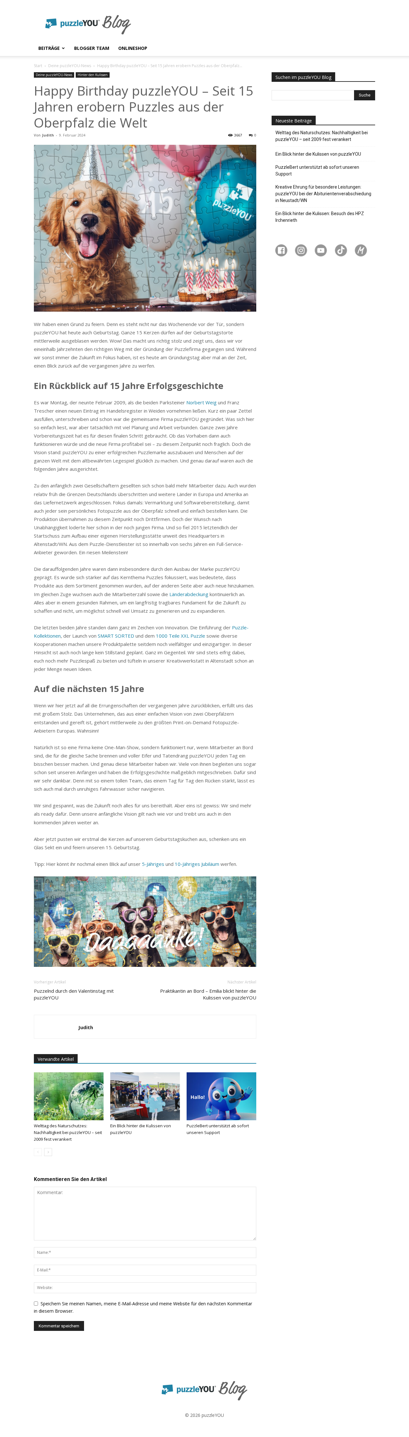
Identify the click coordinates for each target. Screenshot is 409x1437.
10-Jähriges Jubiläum (197, 864)
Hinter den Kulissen (93, 75)
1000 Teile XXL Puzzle (180, 636)
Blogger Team (91, 48)
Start (38, 65)
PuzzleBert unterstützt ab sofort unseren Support (317, 170)
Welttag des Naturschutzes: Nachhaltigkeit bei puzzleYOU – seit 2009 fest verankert (68, 1132)
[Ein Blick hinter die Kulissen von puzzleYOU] (145, 1096)
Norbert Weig (201, 402)
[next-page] (48, 1152)
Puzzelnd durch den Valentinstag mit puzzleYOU (74, 994)
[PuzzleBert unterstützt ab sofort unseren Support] (221, 1096)
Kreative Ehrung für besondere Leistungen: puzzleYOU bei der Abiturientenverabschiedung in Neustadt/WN (323, 193)
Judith (48, 135)
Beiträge (49, 48)
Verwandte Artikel (56, 1059)
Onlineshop (132, 48)
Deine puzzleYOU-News (69, 65)
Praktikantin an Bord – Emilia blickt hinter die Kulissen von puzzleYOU (208, 994)
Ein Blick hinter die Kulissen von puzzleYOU (318, 154)
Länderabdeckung (188, 594)
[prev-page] (38, 1152)
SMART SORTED (116, 636)
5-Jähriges (153, 864)
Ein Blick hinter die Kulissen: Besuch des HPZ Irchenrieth (319, 217)
